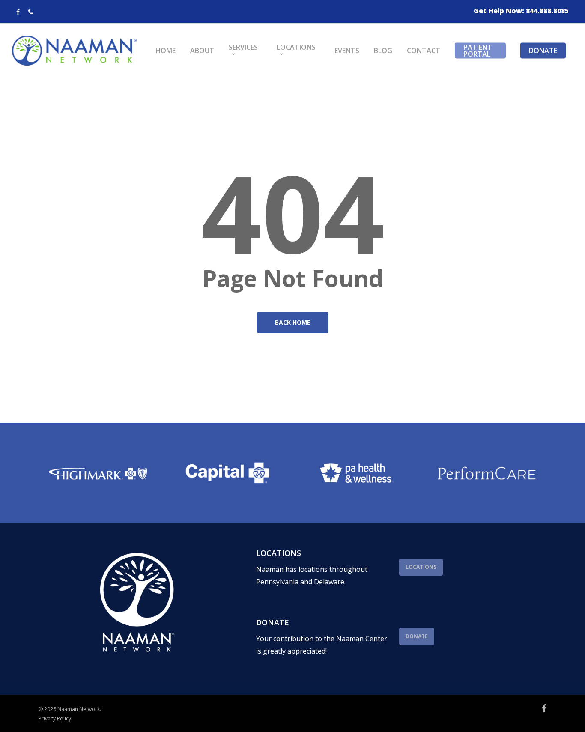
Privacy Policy (55, 718)
